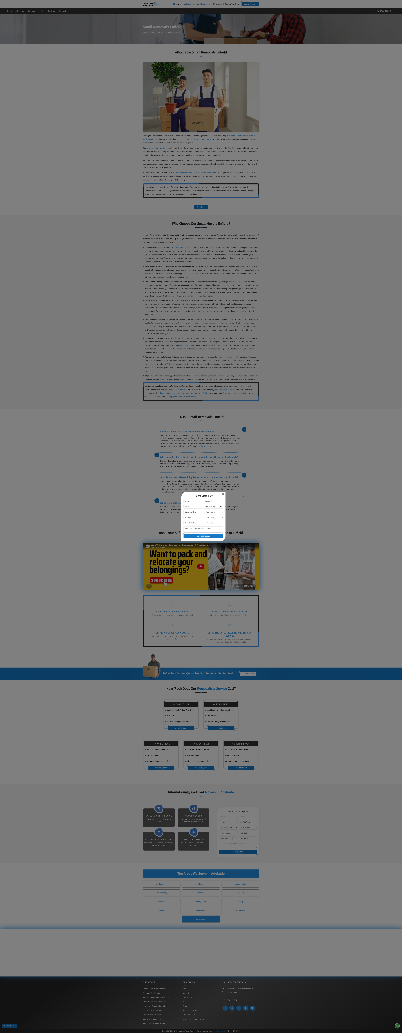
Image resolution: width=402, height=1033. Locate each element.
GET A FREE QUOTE (203, 536)
